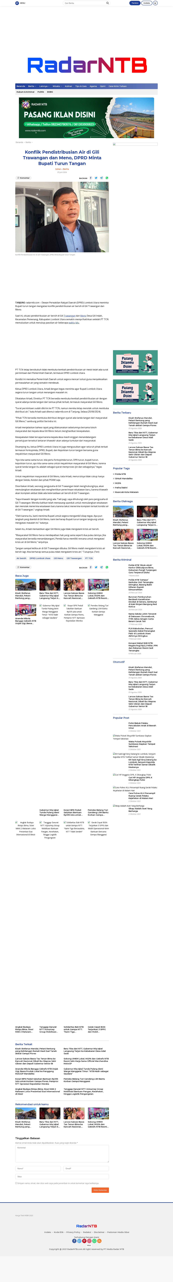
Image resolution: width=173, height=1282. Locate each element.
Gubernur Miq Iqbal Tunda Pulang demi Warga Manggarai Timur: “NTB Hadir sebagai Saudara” (49, 812)
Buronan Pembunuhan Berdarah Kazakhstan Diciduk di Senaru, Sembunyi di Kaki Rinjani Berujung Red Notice (143, 602)
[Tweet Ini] (96, 178)
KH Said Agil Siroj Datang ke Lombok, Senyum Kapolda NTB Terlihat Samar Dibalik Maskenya (143, 763)
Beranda (21, 86)
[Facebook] (74, 1241)
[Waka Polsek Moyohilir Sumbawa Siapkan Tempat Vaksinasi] (135, 737)
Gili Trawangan (74, 558)
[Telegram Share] (101, 178)
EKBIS (50, 92)
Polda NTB (120, 474)
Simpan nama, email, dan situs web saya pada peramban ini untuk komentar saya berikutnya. (58, 1183)
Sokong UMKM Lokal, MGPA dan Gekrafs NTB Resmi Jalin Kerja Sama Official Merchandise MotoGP (98, 595)
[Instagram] (89, 1241)
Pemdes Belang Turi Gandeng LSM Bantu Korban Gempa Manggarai (98, 812)
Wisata (56, 86)
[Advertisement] (86, 28)
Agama (93, 86)
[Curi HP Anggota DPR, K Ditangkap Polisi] (132, 774)
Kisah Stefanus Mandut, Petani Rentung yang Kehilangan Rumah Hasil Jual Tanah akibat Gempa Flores (25, 595)
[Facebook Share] (91, 178)
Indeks (147, 3)
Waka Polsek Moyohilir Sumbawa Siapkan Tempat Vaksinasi (142, 744)
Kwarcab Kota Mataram (127, 492)
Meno (83, 315)
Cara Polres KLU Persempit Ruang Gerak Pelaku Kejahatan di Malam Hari (142, 795)
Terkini (135, 3)
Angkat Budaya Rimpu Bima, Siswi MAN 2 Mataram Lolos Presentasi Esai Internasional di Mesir (25, 1029)
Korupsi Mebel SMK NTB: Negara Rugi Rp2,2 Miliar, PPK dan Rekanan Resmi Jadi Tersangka (143, 647)
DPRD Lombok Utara (40, 558)
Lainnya (43, 86)
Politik (41, 92)
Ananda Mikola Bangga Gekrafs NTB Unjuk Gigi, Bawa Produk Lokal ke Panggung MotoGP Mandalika (25, 621)
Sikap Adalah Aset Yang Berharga (140, 809)
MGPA (118, 483)
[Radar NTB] (86, 65)
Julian (58, 169)
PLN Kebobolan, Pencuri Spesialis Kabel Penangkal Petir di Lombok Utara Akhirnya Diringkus (142, 632)
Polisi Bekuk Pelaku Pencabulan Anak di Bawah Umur (142, 725)
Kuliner (68, 86)
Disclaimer (99, 1232)
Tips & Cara (80, 86)
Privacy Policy (73, 1232)
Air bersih (21, 558)
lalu (77, 322)
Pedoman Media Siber (118, 1232)
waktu (72, 322)
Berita (31, 86)
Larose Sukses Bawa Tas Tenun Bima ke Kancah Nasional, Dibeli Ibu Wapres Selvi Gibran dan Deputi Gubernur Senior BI (74, 595)
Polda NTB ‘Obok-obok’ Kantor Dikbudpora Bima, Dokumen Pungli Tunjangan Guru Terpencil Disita (143, 569)
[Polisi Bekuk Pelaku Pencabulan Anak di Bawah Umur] (118, 727)
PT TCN (89, 558)
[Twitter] (79, 1241)
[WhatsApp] (94, 1241)
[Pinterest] (84, 1241)
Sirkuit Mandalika (123, 478)
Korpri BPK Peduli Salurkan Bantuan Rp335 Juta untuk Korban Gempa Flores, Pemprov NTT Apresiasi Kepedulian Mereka (74, 812)
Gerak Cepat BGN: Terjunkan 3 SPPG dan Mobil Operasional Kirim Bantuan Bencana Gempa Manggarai (97, 1029)
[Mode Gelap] (155, 3)
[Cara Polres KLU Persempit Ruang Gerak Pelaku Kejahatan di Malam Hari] (135, 789)
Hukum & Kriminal (25, 92)
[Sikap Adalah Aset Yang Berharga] (128, 805)
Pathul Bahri (121, 487)
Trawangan (69, 315)
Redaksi (87, 1232)
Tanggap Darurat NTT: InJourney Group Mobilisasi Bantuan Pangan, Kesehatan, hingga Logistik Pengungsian (48, 1029)
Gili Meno (58, 558)
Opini (102, 86)
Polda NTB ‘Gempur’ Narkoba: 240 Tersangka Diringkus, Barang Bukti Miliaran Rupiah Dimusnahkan (141, 585)
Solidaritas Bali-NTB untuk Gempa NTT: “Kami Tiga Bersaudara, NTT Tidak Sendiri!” (74, 1029)
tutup (89, 1245)
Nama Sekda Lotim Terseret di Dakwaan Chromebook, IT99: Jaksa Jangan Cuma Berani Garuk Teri (142, 618)
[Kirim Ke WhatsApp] (107, 178)
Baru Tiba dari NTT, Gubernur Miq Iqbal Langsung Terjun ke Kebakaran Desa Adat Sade (49, 595)
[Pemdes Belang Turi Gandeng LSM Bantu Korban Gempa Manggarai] (98, 705)
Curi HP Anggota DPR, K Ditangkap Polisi (140, 778)
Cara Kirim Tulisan (118, 86)
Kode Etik (59, 1232)
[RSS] (99, 1241)
